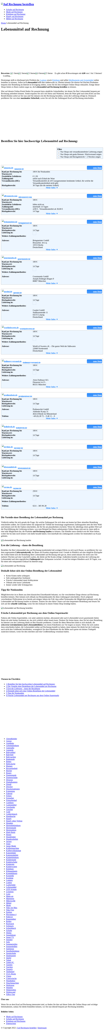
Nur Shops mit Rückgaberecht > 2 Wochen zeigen (80, 157)
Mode (8, 905)
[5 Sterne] (48, 73)
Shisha (8, 933)
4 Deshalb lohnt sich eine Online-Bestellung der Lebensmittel (30, 691)
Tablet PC (10, 962)
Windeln (9, 987)
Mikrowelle (10, 901)
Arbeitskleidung (12, 745)
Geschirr (9, 809)
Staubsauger (11, 956)
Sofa (8, 942)
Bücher (9, 771)
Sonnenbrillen (11, 946)
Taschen (9, 967)
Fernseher (10, 798)
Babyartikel (10, 752)
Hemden (9, 823)
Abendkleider (11, 739)
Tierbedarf (10, 972)
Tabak (8, 960)
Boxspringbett (11, 768)
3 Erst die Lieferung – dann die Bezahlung (23, 689)
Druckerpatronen (13, 789)
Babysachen (11, 757)
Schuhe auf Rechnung (15, 1019)
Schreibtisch (11, 928)
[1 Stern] (14, 73)
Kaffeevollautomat (13, 850)
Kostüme (9, 878)
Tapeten (9, 965)
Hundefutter (11, 837)
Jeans (8, 844)
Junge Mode (11, 846)
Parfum (9, 912)
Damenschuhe (12, 777)
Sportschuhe (11, 953)
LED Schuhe (11, 889)
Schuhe (9, 930)
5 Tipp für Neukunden (15, 693)
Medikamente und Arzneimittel (81, 80)
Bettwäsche (10, 764)
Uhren (8, 976)
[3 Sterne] (31, 73)
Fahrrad (9, 793)
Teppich (9, 969)
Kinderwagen (11, 866)
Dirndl (8, 784)
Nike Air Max (11, 908)
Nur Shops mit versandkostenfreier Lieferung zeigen (81, 152)
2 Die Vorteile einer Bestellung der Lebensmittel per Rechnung (31, 686)
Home (3, 23)
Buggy (9, 773)
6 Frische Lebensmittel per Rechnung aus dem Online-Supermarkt (32, 695)
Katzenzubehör (12, 855)
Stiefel (8, 958)
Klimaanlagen (11, 871)
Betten (8, 761)
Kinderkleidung (12, 857)
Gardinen (10, 803)
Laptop (9, 882)
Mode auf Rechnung (14, 1017)
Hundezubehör (12, 839)
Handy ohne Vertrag (14, 821)
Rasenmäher (11, 919)
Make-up (9, 896)
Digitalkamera (11, 782)
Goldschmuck (11, 814)
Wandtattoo (10, 981)
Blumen (9, 766)
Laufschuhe (10, 885)
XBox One (10, 994)
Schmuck (10, 926)
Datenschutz (11, 1023)
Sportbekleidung (12, 951)
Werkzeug (10, 985)
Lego (8, 894)
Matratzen (10, 898)
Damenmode (11, 775)
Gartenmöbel (11, 805)
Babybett (9, 755)
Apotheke (10, 743)
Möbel (8, 903)
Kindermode (11, 860)
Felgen (9, 796)
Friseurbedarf (11, 800)
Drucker (9, 787)
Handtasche (10, 816)
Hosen (8, 835)
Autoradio (10, 748)
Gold (8, 812)
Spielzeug (10, 949)
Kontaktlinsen (11, 873)
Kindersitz (10, 864)
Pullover (9, 917)
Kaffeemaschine (12, 848)
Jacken (9, 841)
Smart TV (10, 937)
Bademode (10, 759)
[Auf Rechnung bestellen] (17, 4)
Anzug (9, 741)
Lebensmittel (11, 887)
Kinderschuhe (11, 862)
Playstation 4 (11, 914)
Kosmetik (10, 876)
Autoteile (9, 750)
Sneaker (9, 940)
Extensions (10, 791)
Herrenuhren (11, 830)
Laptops (43, 80)
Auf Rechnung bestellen (26, 1028)
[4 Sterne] (39, 73)
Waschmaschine (12, 983)
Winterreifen (11, 990)
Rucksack (10, 924)
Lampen (9, 880)
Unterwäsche (11, 978)
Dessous (9, 780)
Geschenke (10, 807)
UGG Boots (11, 974)
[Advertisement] (52, 52)
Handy (9, 819)
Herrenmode (11, 828)
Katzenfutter (11, 853)
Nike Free (10, 910)
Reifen (8, 921)
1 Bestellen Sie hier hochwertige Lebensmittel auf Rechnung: (30, 684)
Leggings (10, 892)
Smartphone (11, 935)
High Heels (10, 832)
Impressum (42, 1028)
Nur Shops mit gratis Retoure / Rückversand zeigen (80, 154)
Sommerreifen (11, 944)
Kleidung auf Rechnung (15, 1021)
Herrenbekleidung (13, 825)
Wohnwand (10, 992)
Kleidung (56, 80)
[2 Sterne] (22, 73)
